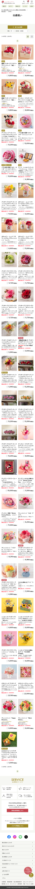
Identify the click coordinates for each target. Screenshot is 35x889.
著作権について (5, 883)
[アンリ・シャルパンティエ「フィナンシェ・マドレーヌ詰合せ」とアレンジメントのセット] (26, 155)
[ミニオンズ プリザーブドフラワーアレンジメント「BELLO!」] (9, 605)
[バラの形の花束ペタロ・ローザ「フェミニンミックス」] (26, 121)
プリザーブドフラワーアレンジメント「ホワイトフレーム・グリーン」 (9, 272)
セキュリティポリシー (28, 881)
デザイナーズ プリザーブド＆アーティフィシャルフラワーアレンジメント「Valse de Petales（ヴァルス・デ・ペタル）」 (9, 687)
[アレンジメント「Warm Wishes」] (26, 706)
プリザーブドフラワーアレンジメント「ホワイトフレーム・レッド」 (25, 307)
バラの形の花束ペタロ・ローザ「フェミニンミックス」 (25, 134)
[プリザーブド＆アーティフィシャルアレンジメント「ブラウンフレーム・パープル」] (9, 397)
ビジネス (25, 6)
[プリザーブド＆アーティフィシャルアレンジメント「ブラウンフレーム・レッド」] (26, 363)
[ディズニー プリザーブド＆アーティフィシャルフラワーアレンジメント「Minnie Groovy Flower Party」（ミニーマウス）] (26, 432)
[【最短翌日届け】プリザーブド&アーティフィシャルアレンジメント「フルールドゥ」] (26, 328)
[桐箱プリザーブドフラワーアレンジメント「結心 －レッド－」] (9, 52)
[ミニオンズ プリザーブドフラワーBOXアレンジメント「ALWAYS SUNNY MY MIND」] (26, 605)
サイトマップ (13, 883)
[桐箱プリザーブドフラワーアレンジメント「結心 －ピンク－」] (26, 52)
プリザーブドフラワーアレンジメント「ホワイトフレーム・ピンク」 (9, 307)
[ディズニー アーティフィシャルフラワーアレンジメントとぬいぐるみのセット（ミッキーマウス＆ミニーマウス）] (9, 121)
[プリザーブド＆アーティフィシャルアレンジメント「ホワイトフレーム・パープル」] (9, 432)
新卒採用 (20, 883)
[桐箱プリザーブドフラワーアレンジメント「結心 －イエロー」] (9, 86)
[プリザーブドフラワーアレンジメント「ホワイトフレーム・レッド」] (26, 294)
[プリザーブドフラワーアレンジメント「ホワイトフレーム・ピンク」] (9, 294)
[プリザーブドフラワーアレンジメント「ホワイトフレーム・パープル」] (26, 259)
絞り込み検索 (18, 27)
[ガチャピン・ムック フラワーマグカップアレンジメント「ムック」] (9, 225)
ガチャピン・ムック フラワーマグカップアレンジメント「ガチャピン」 (25, 203)
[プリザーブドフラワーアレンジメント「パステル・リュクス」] (9, 638)
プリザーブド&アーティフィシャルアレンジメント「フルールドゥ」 (9, 341)
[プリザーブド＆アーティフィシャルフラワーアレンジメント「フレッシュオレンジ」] (9, 190)
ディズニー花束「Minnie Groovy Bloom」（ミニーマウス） (9, 514)
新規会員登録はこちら (17, 810)
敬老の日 (18, 6)
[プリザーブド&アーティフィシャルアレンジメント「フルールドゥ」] (9, 328)
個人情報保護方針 (18, 881)
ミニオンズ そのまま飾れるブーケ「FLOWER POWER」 (25, 651)
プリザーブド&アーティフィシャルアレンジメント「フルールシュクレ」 (9, 376)
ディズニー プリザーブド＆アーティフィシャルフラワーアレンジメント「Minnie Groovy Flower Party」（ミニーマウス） (25, 447)
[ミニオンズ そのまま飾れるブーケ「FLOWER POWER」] (26, 638)
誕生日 (4, 6)
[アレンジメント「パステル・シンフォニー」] (9, 536)
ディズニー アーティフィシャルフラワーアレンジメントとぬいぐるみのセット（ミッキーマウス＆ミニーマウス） (9, 136)
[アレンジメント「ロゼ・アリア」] (26, 501)
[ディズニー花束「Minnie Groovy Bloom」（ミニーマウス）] (9, 501)
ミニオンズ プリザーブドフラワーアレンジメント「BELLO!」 (9, 618)
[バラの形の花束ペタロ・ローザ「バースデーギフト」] (9, 155)
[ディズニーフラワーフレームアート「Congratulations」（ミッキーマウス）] (9, 467)
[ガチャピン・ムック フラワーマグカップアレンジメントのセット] (26, 225)
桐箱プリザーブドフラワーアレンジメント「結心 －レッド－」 (9, 65)
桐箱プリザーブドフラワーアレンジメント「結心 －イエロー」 (9, 99)
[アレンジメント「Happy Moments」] (9, 706)
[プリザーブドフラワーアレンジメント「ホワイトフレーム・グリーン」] (9, 259)
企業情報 (4, 881)
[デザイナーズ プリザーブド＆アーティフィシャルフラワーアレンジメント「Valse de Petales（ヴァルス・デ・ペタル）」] (9, 671)
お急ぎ (31, 6)
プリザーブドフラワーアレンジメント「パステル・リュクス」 (9, 651)
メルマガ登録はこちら (17, 825)
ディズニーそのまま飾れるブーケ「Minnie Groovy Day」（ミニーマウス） (25, 480)
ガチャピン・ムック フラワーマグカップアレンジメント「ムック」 (9, 238)
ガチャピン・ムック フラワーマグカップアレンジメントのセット (25, 238)
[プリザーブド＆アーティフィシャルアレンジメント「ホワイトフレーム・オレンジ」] (26, 397)
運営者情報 (9, 881)
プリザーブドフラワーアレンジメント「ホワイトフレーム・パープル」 (25, 272)
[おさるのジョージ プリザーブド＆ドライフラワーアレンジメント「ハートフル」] (9, 739)
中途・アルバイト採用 (28, 883)
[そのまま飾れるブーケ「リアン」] (26, 570)
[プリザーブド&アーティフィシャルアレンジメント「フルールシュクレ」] (9, 363)
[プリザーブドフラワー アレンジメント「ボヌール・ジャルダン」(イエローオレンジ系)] (9, 570)
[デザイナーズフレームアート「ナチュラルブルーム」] (26, 671)
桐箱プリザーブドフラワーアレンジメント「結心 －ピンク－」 (25, 65)
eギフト (11, 6)
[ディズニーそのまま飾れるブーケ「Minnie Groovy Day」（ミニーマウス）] (26, 467)
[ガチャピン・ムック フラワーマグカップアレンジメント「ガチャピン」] (26, 190)
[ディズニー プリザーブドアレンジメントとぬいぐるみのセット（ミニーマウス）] (26, 86)
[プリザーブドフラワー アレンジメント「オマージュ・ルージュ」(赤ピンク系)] (26, 536)
